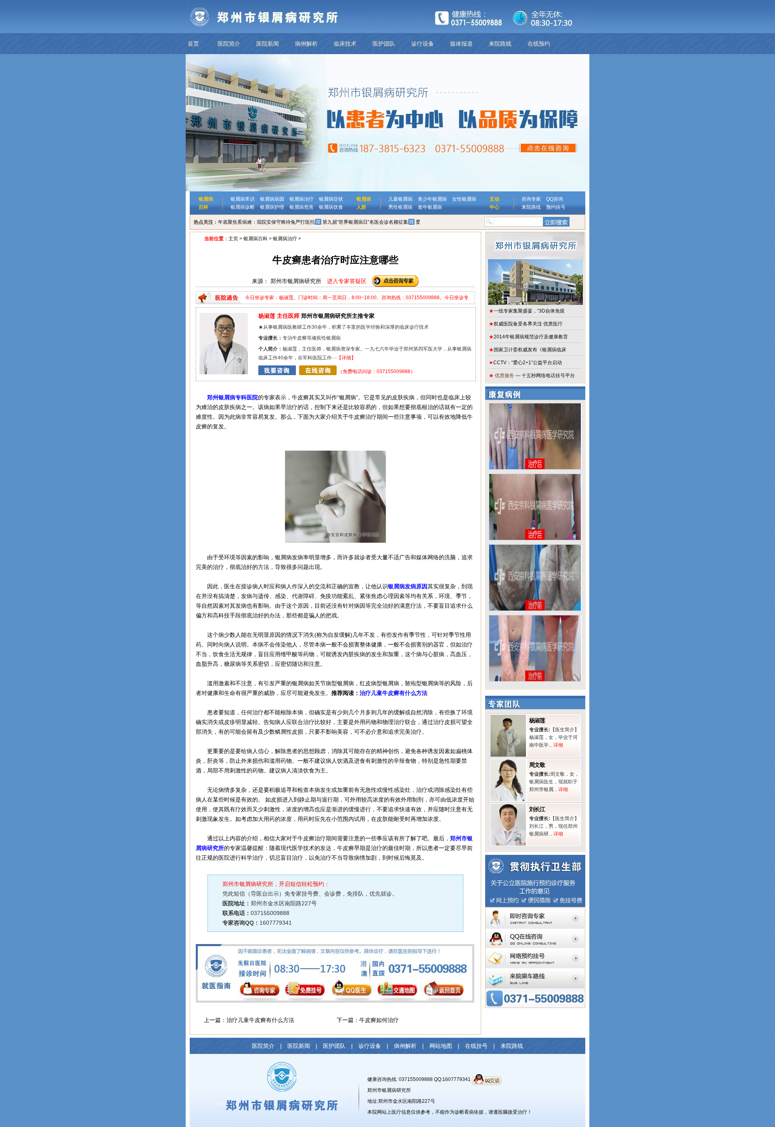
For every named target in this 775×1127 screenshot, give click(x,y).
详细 (346, 358)
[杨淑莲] (508, 717)
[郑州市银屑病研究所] (535, 268)
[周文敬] (508, 762)
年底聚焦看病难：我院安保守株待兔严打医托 (266, 222)
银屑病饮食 (331, 207)
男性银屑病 (400, 207)
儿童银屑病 (400, 199)
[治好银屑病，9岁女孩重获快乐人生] (535, 477)
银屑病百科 (255, 238)
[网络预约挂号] (535, 951)
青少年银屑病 (432, 199)
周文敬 (537, 765)
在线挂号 (476, 1046)
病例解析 (306, 43)
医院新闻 (267, 43)
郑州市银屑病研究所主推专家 (316, 316)
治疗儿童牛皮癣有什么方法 (393, 693)
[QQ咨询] (535, 931)
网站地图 (440, 1046)
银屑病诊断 (242, 207)
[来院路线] (535, 971)
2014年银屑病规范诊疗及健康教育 (528, 337)
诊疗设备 (422, 43)
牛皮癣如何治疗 (379, 1020)
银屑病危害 (301, 207)
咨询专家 (531, 199)
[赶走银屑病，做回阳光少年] (535, 547)
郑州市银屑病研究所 (389, 1090)
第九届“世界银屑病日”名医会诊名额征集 (365, 222)
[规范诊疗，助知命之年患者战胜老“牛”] (535, 406)
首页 (193, 43)
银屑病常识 (242, 199)
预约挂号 (556, 207)
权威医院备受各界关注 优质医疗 (526, 324)
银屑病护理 (272, 207)
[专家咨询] (535, 910)
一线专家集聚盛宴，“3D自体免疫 (527, 311)
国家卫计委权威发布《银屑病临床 (527, 350)
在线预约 (539, 43)
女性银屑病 (464, 199)
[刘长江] (508, 806)
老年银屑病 (430, 207)
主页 (233, 238)
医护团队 (384, 43)
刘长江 (537, 809)
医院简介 (229, 43)
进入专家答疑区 (347, 281)
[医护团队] (223, 316)
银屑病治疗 (301, 199)
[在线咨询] (297, 371)
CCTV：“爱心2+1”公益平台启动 (525, 362)
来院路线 (500, 43)
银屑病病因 (272, 199)
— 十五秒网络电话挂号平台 (532, 375)
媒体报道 (461, 43)
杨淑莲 (537, 720)
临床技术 (345, 43)
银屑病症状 (331, 199)
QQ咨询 (554, 199)
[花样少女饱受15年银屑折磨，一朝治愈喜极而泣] (535, 618)
